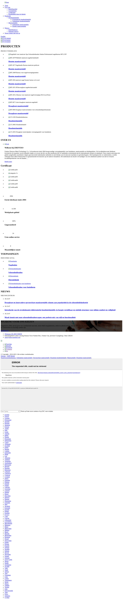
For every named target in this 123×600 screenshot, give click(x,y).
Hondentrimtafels (13, 17)
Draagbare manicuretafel (18, 106)
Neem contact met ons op (12, 33)
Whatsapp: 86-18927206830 (13, 334)
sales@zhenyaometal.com (12, 337)
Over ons (7, 7)
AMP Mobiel (11, 356)
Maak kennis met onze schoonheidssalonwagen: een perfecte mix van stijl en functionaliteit (40, 317)
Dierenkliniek (13, 280)
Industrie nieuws (13, 31)
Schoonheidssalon (15, 272)
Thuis (6, 5)
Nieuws (7, 28)
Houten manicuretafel (17, 61)
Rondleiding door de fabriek (17, 14)
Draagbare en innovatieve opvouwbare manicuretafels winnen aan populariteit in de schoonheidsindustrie (46, 303)
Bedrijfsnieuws (13, 30)
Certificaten (11, 12)
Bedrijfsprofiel (12, 9)
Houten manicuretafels (19, 26)
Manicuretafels (12, 23)
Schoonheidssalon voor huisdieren (21, 287)
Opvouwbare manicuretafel (41, 358)
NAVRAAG (5, 331)
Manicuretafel (71, 358)
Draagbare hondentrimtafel (58, 358)
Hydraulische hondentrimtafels (21, 19)
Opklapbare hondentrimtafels (21, 21)
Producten (8, 16)
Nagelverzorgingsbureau (8, 358)
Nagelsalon (12, 265)
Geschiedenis (12, 11)
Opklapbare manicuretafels (20, 24)
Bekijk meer (8, 161)
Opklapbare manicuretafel (24, 358)
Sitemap (3, 356)
